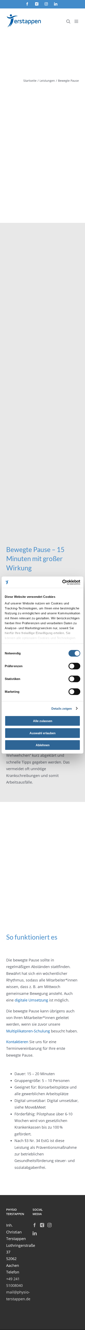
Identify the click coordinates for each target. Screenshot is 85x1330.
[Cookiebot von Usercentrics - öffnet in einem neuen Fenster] (62, 582)
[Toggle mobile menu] (76, 21)
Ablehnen (43, 745)
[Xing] (42, 1225)
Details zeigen (61, 708)
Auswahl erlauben (42, 733)
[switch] (74, 666)
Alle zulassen (42, 721)
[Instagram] (49, 1225)
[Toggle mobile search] (68, 21)
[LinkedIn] (35, 1233)
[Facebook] (35, 1225)
